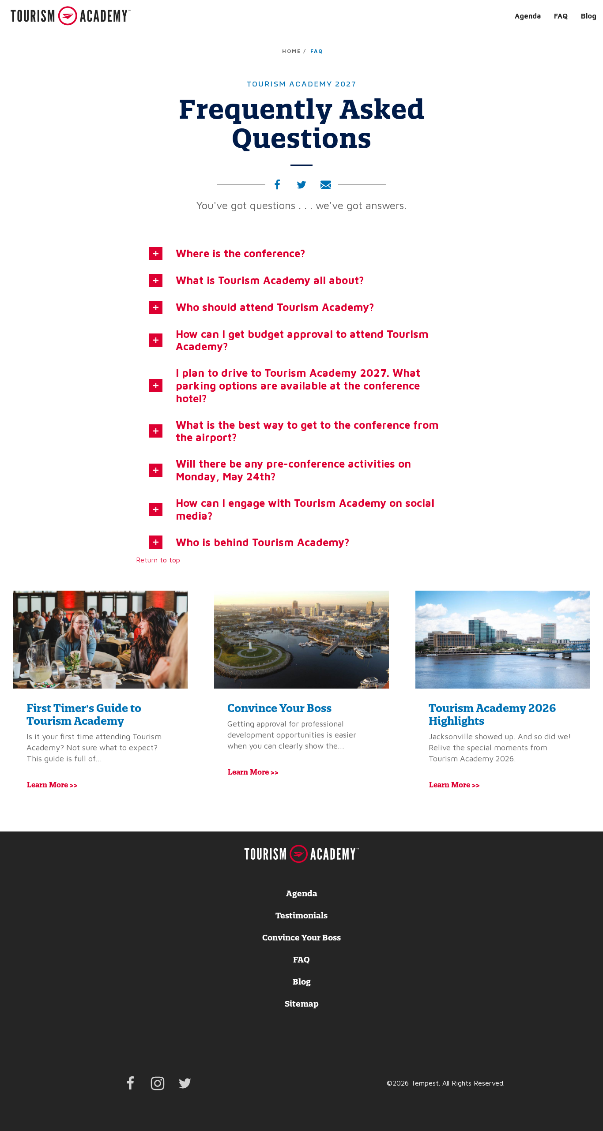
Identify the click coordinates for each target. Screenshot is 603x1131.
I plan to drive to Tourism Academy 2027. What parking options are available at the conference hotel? (298, 385)
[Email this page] (326, 185)
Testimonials (301, 916)
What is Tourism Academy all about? (270, 280)
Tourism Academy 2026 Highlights (492, 714)
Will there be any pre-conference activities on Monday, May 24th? (293, 470)
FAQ (301, 960)
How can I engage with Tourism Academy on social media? (305, 509)
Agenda (301, 894)
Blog (302, 982)
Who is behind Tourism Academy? (263, 542)
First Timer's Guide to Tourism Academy (83, 714)
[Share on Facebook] (277, 185)
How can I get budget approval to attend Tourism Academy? (302, 340)
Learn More (48, 784)
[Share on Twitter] (301, 185)
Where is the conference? (240, 253)
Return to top (158, 560)
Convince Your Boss (279, 708)
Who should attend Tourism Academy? (275, 307)
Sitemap (302, 1004)
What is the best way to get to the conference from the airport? (307, 431)
